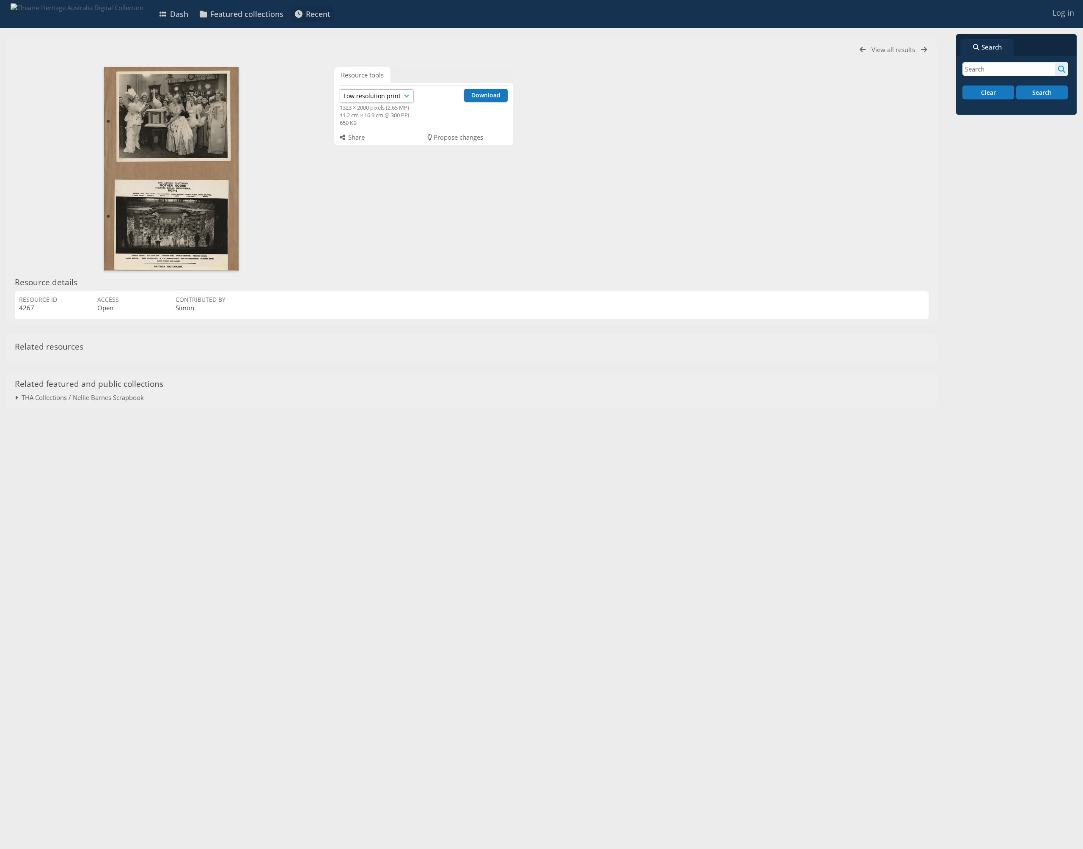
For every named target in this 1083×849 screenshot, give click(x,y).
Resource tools (362, 75)
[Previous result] (862, 49)
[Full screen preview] (171, 168)
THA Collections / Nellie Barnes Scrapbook (81, 397)
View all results (894, 49)
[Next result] (924, 49)
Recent (317, 14)
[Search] (1061, 69)
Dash (178, 14)
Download (485, 95)
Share (355, 137)
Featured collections (245, 14)
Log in (1063, 13)
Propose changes (457, 137)
